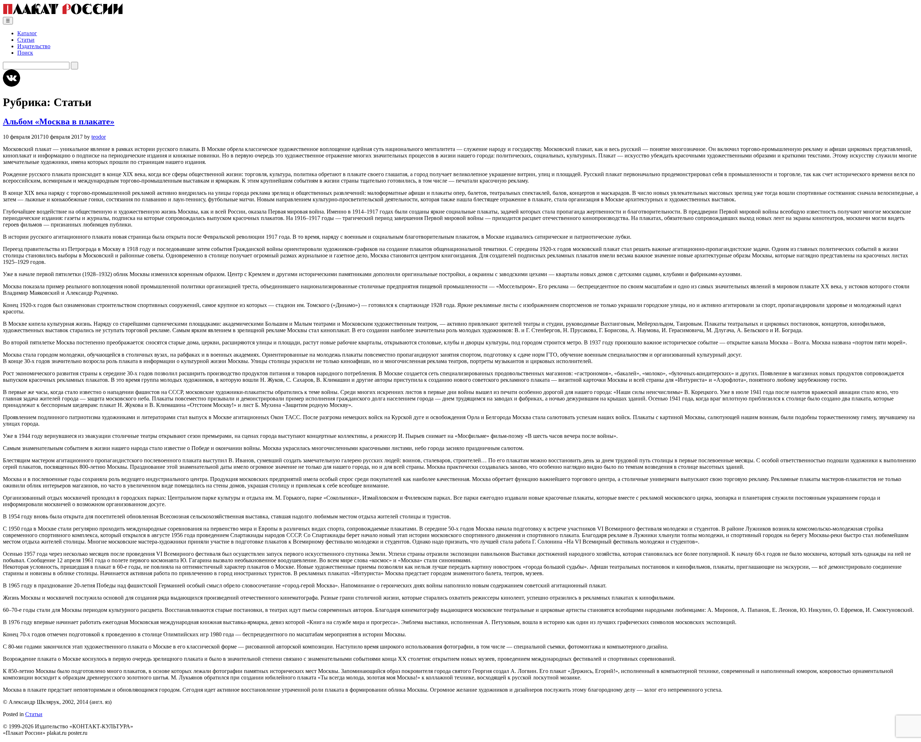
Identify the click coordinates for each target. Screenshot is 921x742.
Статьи (26, 40)
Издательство (33, 46)
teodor (98, 137)
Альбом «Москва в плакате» (58, 121)
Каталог (27, 33)
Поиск (25, 53)
